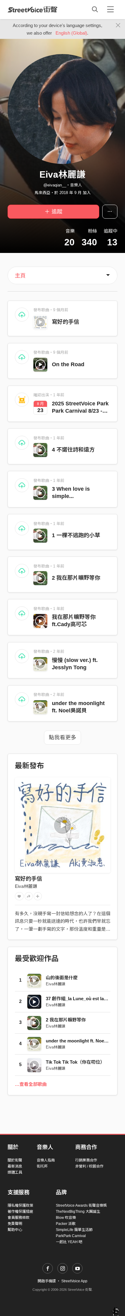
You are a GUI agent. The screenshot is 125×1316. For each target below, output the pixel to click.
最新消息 (15, 1166)
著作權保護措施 (20, 1211)
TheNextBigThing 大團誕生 (78, 1211)
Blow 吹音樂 (66, 1217)
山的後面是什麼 (62, 977)
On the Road (68, 364)
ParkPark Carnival (71, 1236)
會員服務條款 (18, 1217)
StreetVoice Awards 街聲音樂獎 (81, 1205)
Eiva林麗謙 (26, 886)
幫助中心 (15, 1230)
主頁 (20, 276)
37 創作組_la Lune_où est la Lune (81, 998)
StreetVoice (33, 9)
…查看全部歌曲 (31, 1084)
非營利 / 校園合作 (89, 1166)
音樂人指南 (46, 1160)
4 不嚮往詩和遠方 (73, 450)
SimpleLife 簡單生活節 (74, 1230)
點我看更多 (62, 738)
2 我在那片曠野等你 (76, 578)
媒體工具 (15, 1172)
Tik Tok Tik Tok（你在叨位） (75, 1062)
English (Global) (71, 33)
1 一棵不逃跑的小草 (76, 535)
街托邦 (42, 1166)
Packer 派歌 (66, 1224)
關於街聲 (15, 1160)
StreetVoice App (74, 1281)
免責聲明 (15, 1224)
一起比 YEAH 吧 (69, 1242)
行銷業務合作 (86, 1160)
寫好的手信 (65, 322)
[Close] (118, 25)
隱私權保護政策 (20, 1205)
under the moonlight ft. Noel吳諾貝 (82, 1040)
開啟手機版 (47, 1281)
